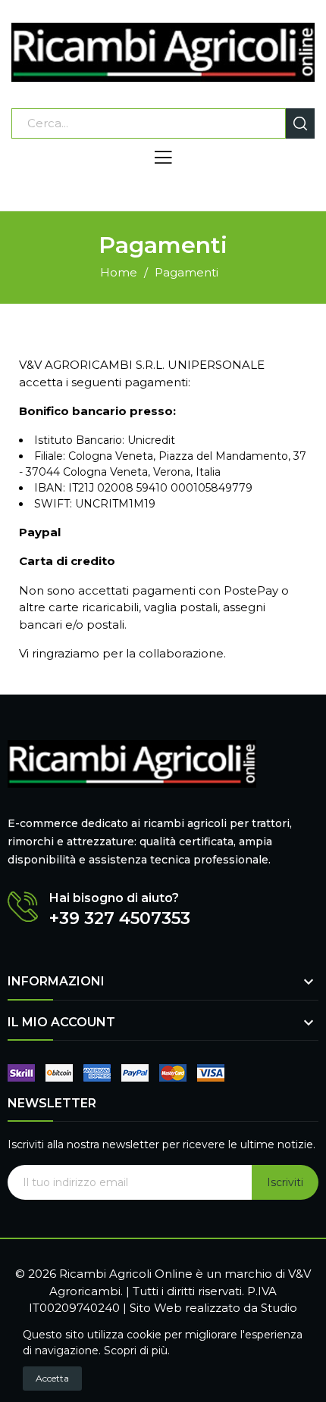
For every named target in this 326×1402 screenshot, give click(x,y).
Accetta (52, 1378)
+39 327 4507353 (119, 919)
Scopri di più (136, 1350)
